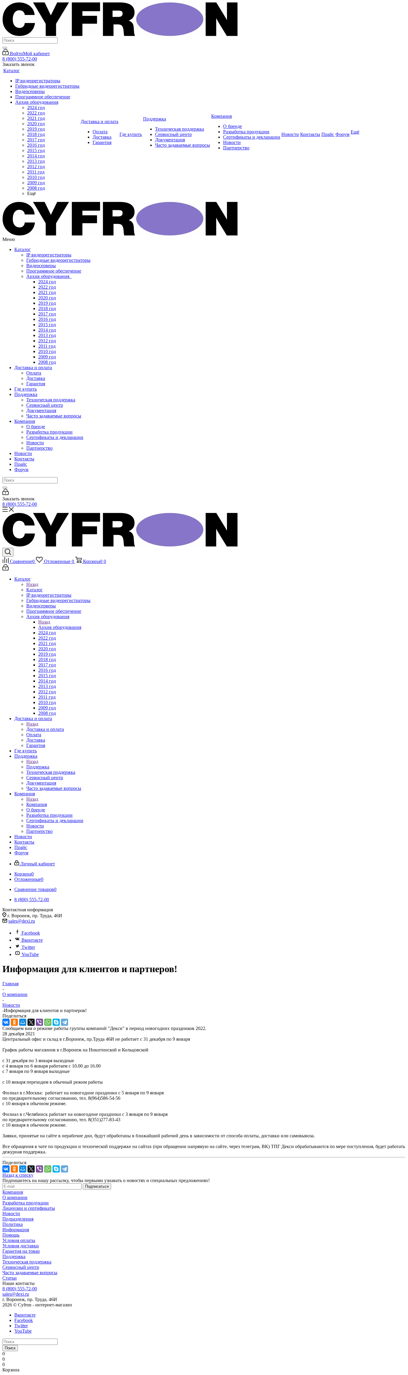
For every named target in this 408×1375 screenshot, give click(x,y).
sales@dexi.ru (21, 921)
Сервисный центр (44, 405)
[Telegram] (64, 1022)
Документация (41, 410)
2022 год (47, 287)
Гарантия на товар (21, 1251)
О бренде (35, 426)
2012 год (47, 340)
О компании (14, 1197)
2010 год (47, 351)
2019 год (47, 303)
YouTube (30, 954)
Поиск (10, 1348)
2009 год (47, 356)
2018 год (47, 308)
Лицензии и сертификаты (28, 1208)
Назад (32, 584)
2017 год (47, 313)
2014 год (47, 329)
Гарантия (35, 383)
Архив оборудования (49, 276)
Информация (15, 1229)
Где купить (25, 389)
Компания (24, 421)
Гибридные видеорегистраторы (58, 260)
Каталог (22, 249)
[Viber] (39, 1022)
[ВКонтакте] (6, 1022)
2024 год (47, 281)
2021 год (47, 292)
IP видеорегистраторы (48, 254)
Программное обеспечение (53, 270)
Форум (21, 469)
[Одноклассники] (14, 1022)
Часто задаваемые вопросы (53, 415)
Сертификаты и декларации (54, 437)
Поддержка (25, 394)
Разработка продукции (49, 431)
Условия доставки (20, 1245)
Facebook (31, 932)
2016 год (47, 319)
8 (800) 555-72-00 (19, 58)
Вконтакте (32, 940)
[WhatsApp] (47, 1022)
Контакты (24, 458)
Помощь (10, 1235)
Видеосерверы (41, 265)
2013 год (47, 335)
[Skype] (56, 1022)
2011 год (47, 346)
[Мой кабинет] (5, 493)
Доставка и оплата (33, 367)
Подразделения (17, 1218)
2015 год (47, 324)
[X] (31, 1022)
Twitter (28, 947)
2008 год (47, 362)
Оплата (33, 372)
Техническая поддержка (50, 399)
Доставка (35, 378)
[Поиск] (4, 48)
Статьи (9, 1277)
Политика (12, 1224)
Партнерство (39, 448)
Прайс (20, 464)
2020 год (47, 297)
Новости (35, 442)
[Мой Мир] (22, 1022)
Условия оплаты (18, 1240)
